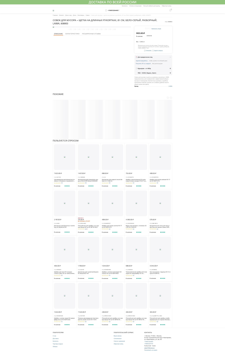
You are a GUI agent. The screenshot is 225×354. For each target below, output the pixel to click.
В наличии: (139, 36)
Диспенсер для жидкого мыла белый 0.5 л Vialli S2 (112, 180)
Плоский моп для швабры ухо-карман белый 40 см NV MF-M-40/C (88, 226)
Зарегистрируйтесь (142, 60)
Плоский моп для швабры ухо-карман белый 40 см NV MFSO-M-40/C (136, 318)
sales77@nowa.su (149, 348)
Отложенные (117, 338)
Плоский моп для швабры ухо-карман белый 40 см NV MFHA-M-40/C (112, 318)
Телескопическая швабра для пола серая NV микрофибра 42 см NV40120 (136, 272)
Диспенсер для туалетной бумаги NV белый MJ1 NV (88, 272)
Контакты (125, 6)
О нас (54, 336)
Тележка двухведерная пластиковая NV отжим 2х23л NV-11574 (88, 318)
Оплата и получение (135, 6)
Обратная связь (166, 6)
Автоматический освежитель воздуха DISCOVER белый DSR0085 (88, 180)
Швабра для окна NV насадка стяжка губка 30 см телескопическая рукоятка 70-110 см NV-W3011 (64, 272)
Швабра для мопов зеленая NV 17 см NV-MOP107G (160, 180)
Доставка (56, 338)
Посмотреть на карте (150, 350)
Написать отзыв (156, 28)
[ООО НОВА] (53, 10)
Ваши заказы (118, 336)
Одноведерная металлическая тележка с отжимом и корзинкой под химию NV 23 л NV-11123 (64, 180)
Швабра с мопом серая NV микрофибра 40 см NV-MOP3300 (64, 318)
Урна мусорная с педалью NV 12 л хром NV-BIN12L (160, 272)
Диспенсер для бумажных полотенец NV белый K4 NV (64, 226)
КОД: (166, 21)
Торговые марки (58, 344)
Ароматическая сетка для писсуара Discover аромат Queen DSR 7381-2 (160, 226)
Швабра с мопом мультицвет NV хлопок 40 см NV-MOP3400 (112, 272)
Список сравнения (119, 341)
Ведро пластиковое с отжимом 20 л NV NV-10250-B (136, 226)
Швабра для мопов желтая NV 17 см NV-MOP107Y (112, 226)
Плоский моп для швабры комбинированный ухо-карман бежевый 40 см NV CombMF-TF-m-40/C (160, 318)
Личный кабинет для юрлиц (151, 6)
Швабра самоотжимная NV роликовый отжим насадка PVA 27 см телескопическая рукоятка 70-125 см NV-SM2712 (136, 180)
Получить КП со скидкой (143, 63)
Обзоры (55, 346)
